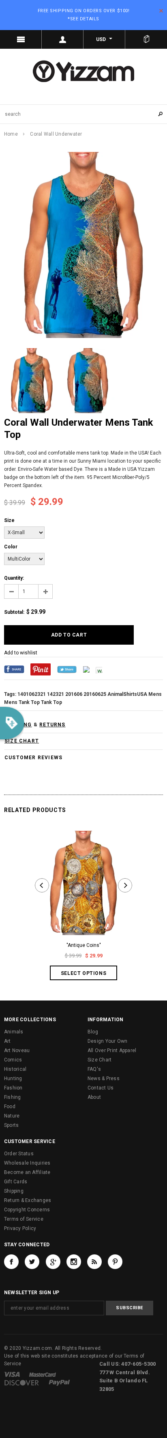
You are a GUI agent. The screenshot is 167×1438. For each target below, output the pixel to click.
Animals (14, 1032)
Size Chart (99, 1060)
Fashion (13, 1088)
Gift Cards (15, 1182)
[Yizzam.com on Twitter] (32, 1261)
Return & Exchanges (27, 1200)
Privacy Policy (20, 1228)
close (161, 11)
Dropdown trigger (63, 39)
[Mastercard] (42, 1374)
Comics (13, 1060)
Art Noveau (17, 1050)
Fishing (12, 1097)
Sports (11, 1125)
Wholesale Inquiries (27, 1163)
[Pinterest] (40, 669)
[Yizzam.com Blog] (94, 1261)
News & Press (104, 1078)
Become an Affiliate (27, 1172)
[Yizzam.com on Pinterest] (115, 1261)
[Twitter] (67, 669)
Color (10, 547)
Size (9, 520)
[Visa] (12, 1374)
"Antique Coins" (83, 945)
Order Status (19, 1153)
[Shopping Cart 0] (146, 39)
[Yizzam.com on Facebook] (11, 1261)
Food (9, 1106)
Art (7, 1041)
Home (11, 134)
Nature (11, 1116)
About (94, 1097)
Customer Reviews (33, 757)
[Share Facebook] (14, 669)
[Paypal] (59, 1382)
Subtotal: (14, 612)
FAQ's (94, 1069)
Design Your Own (108, 1041)
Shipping (14, 1191)
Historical (15, 1069)
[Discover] (21, 1382)
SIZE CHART (21, 741)
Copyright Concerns (27, 1210)
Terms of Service (23, 1219)
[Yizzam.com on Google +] (53, 1261)
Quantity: (14, 578)
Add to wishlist (20, 653)
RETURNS (52, 725)
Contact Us (100, 1088)
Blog (93, 1032)
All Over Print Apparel (112, 1050)
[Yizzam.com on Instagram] (73, 1261)
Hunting (13, 1078)
